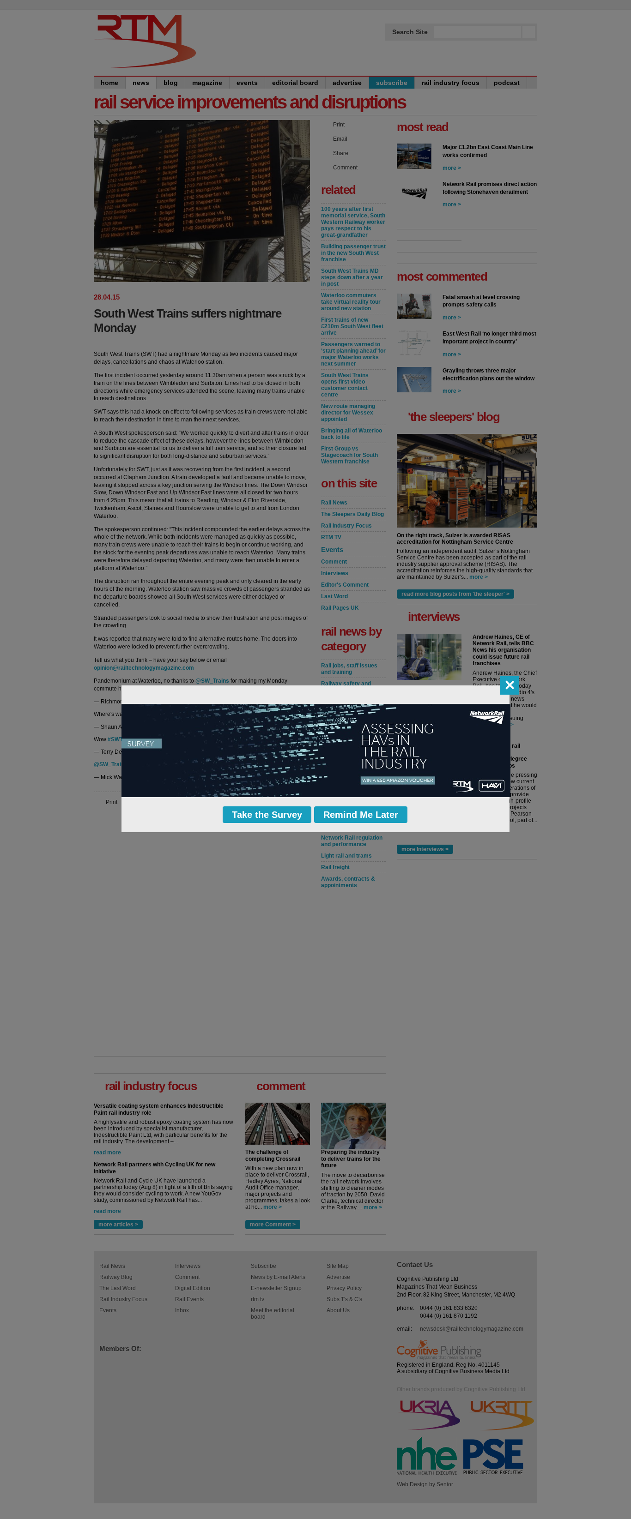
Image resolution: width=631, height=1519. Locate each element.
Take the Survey (267, 815)
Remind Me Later (360, 815)
